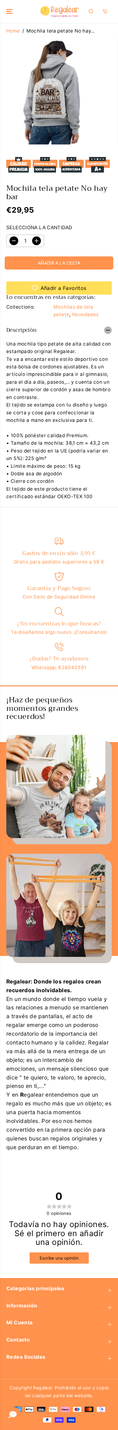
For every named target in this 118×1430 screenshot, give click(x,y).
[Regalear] (59, 11)
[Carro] (105, 11)
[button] (10, 11)
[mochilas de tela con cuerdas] (53, 91)
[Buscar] (91, 11)
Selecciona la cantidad (39, 227)
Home (13, 31)
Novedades (85, 314)
